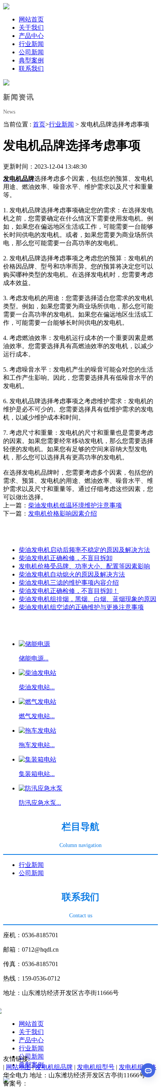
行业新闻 (61, 124)
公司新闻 (31, 1056)
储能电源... (33, 658)
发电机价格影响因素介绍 (62, 513)
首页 (39, 124)
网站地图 (18, 1067)
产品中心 (31, 1040)
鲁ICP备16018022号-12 (59, 1083)
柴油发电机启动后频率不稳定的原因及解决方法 (84, 549)
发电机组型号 (95, 1067)
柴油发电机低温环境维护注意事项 (75, 505)
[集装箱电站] (37, 759)
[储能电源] (34, 644)
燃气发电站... (37, 716)
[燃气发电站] (37, 701)
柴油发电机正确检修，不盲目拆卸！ (69, 590)
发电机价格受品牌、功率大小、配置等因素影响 (84, 566)
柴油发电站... (37, 687)
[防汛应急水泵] (41, 788)
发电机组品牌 (54, 1067)
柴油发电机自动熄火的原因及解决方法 (72, 574)
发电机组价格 (137, 1067)
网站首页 (31, 1023)
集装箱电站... (37, 774)
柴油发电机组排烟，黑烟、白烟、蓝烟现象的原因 (87, 599)
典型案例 (31, 1064)
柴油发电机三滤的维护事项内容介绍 (69, 582)
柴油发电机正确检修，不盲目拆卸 (66, 558)
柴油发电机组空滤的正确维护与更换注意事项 (81, 607)
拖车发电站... (37, 745)
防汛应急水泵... (40, 802)
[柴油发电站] (37, 672)
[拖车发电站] (37, 730)
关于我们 (31, 1032)
